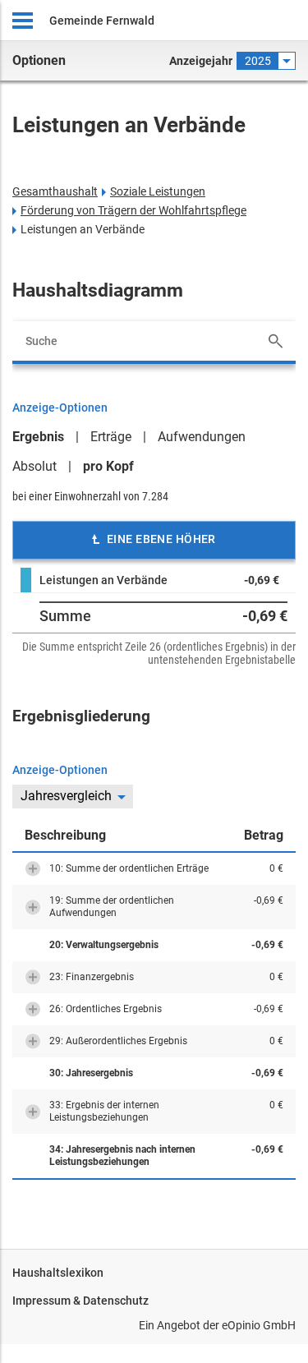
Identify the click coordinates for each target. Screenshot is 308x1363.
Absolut (34, 466)
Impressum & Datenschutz (80, 1300)
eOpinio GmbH (259, 1325)
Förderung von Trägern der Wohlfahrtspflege (133, 210)
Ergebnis (38, 436)
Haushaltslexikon (57, 1272)
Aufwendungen (202, 436)
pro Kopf (108, 466)
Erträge (110, 436)
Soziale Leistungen (157, 191)
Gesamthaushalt (55, 191)
